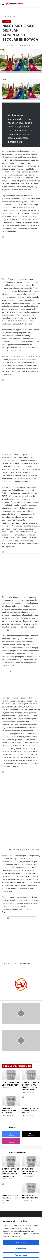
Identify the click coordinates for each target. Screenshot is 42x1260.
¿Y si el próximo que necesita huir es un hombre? (30, 1110)
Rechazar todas (21, 1255)
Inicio (6, 16)
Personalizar (21, 1249)
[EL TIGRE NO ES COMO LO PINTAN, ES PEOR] (11, 1075)
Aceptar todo (21, 1242)
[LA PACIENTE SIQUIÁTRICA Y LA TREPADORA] (11, 1101)
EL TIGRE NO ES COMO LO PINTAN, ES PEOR (11, 1084)
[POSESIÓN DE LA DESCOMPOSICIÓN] (31, 1188)
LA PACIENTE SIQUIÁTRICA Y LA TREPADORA (9, 1110)
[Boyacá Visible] (15, 3)
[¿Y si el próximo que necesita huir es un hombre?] (31, 1101)
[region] (21, 1238)
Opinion (12, 16)
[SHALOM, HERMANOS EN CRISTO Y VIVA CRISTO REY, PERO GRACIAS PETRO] (31, 1075)
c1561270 (21, 993)
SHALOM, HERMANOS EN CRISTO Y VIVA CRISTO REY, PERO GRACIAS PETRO (30, 1086)
